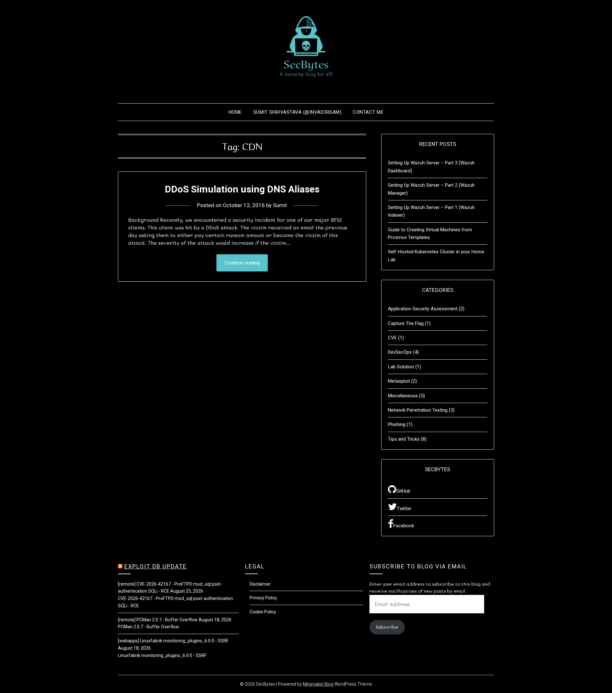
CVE (392, 338)
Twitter (404, 508)
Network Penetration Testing (418, 410)
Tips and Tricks (403, 439)
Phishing (396, 424)
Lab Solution (401, 367)
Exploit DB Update (155, 566)
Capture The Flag (406, 323)
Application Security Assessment (422, 309)
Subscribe (387, 627)
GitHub (403, 491)
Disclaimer (260, 584)
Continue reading (242, 263)
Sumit (280, 205)
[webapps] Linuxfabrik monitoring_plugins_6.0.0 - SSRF (173, 640)
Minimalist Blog (318, 684)
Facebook (403, 526)
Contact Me (368, 112)
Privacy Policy (263, 597)
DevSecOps (400, 352)
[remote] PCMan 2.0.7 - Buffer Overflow (158, 619)
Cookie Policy (263, 611)
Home (235, 112)
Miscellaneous (403, 396)
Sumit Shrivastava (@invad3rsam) (297, 112)
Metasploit (399, 381)
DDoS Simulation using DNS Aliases (242, 189)
